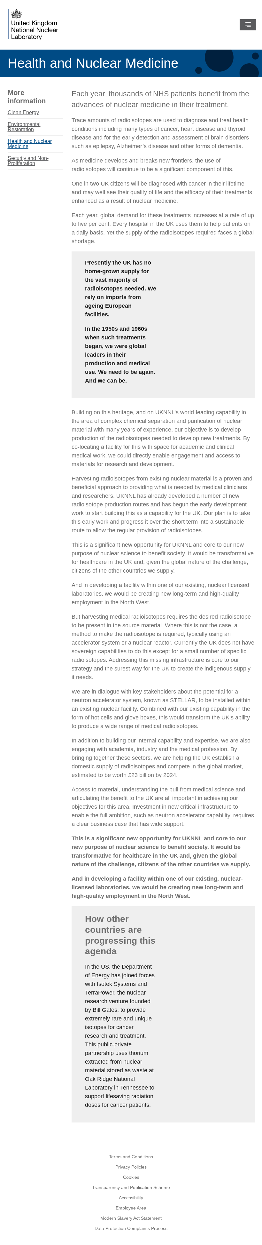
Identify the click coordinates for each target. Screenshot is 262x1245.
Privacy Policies (131, 1167)
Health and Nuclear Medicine (30, 144)
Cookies (131, 1177)
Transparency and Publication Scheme (131, 1187)
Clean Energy (23, 112)
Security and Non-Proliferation (28, 160)
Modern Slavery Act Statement (131, 1218)
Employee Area (131, 1207)
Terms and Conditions (131, 1156)
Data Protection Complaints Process (131, 1228)
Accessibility (131, 1197)
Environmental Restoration (24, 127)
